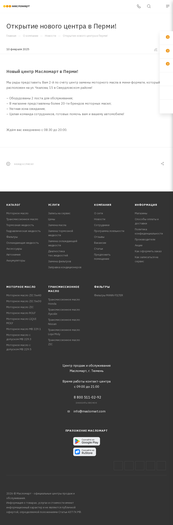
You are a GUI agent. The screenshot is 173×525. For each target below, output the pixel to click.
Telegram (139, 465)
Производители (145, 239)
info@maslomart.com (89, 411)
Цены (51, 219)
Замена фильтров (59, 261)
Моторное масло (17, 213)
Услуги (54, 205)
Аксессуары (14, 248)
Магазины (141, 213)
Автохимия (13, 254)
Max (129, 465)
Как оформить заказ (148, 251)
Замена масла (57, 225)
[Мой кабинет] (159, 7)
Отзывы (99, 237)
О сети (98, 213)
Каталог (13, 205)
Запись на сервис (59, 213)
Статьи (98, 248)
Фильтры (12, 237)
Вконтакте (118, 465)
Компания (102, 205)
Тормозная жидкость (20, 225)
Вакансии (100, 243)
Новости (99, 219)
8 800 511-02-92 (87, 397)
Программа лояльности (109, 231)
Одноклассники (161, 465)
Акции (138, 245)
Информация (146, 205)
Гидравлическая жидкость (23, 231)
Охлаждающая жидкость (22, 243)
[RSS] (155, 50)
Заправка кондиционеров (64, 267)
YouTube (150, 465)
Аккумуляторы (15, 260)
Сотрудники (101, 225)
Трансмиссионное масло (22, 219)
